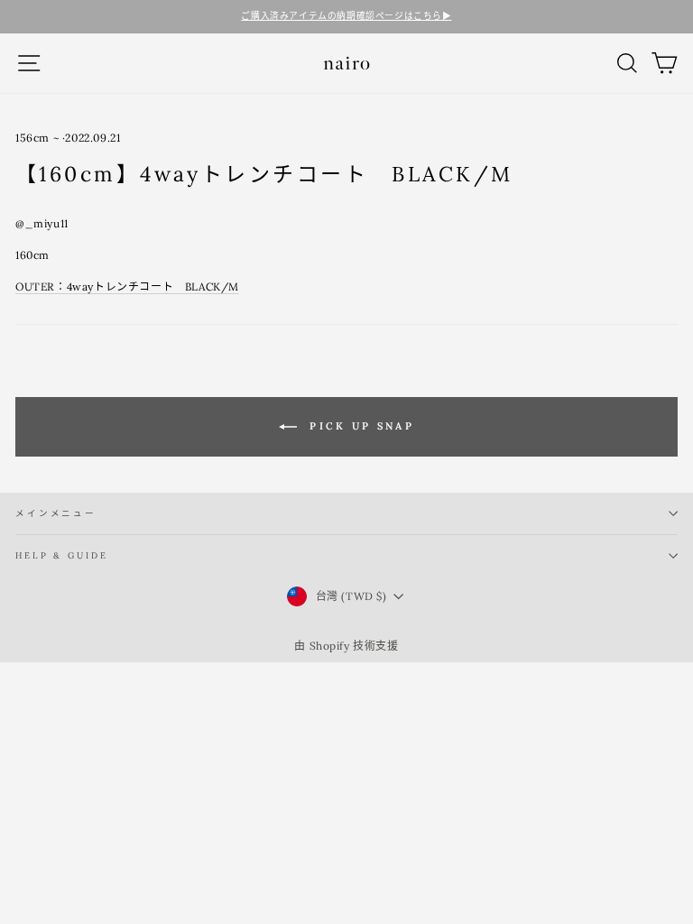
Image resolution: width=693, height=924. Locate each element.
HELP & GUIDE (61, 555)
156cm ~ (37, 137)
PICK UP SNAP (359, 425)
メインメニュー (56, 513)
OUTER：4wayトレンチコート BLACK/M (127, 286)
